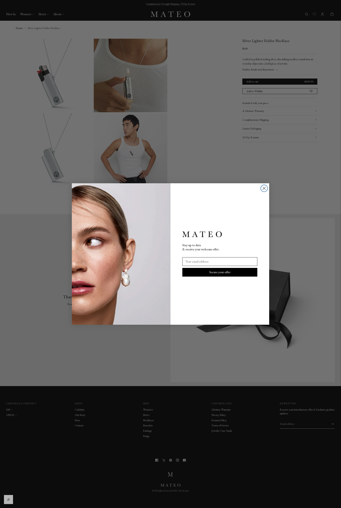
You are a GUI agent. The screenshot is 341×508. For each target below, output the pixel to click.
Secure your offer (219, 272)
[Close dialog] (264, 188)
